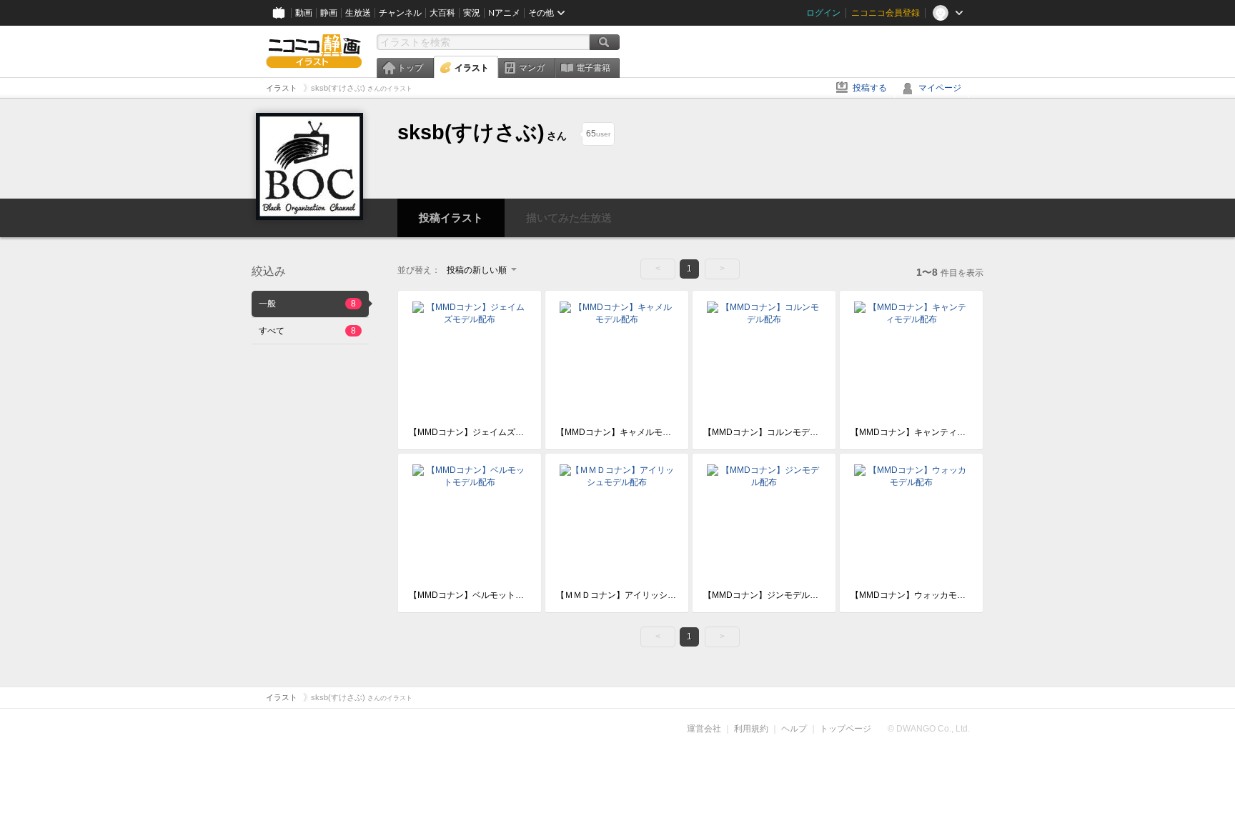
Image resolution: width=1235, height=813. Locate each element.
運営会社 (704, 729)
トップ (410, 68)
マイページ (939, 88)
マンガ (532, 68)
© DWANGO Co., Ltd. (929, 729)
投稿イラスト (451, 217)
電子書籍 (593, 68)
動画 (303, 13)
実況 (471, 13)
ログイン (823, 13)
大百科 (442, 13)
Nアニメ (504, 13)
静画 (328, 13)
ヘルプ (794, 729)
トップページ (845, 729)
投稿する (870, 88)
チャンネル (400, 13)
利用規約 (751, 729)
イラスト (472, 68)
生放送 (358, 13)
